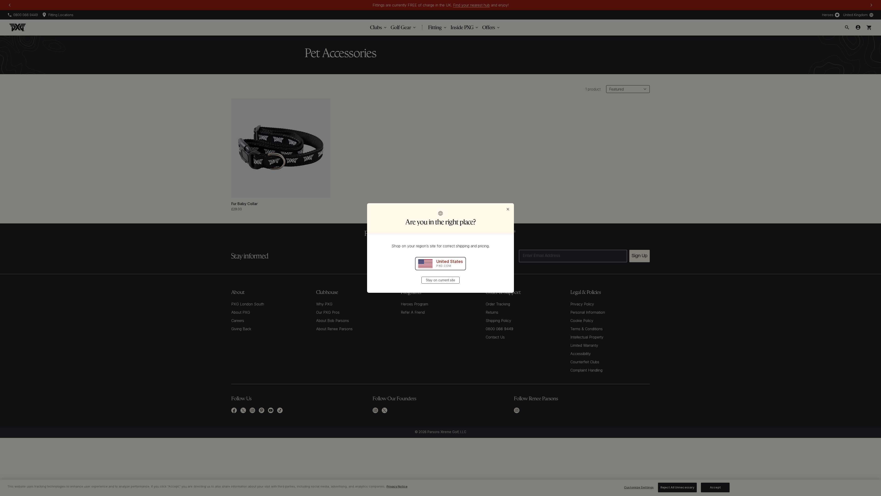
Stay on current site (440, 280)
